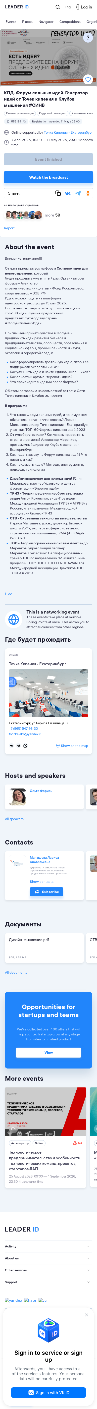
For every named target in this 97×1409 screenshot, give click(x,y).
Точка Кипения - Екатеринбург (68, 132)
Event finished (48, 159)
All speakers (14, 819)
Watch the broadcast (48, 177)
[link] (45, 1137)
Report (9, 228)
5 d (80, 1143)
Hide (8, 594)
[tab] (48, 1246)
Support (11, 1282)
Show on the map (74, 745)
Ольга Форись (41, 791)
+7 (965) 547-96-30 (23, 729)
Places (27, 21)
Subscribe (50, 892)
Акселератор (20, 1143)
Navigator (46, 21)
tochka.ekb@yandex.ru (25, 734)
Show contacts (41, 881)
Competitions (70, 21)
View (49, 1052)
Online (39, 1143)
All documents (16, 972)
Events (10, 21)
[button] (48, 1246)
